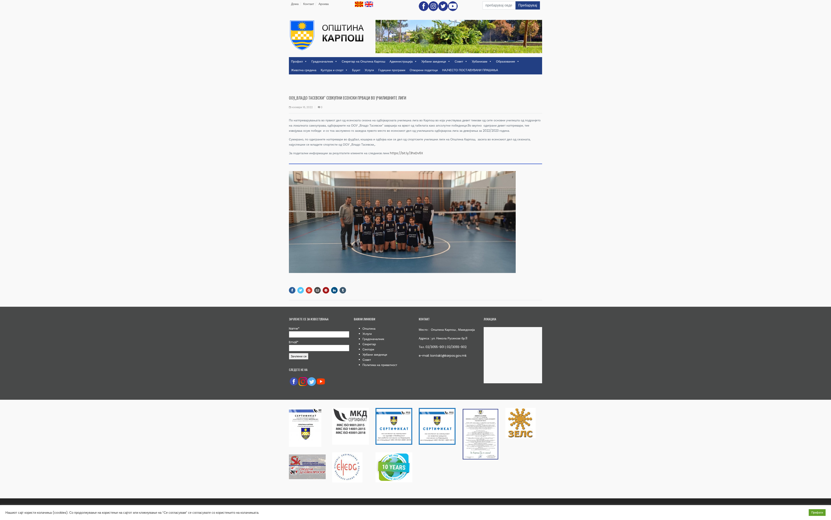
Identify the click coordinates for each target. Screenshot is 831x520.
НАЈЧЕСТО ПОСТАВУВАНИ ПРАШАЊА (470, 70)
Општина (368, 328)
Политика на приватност (379, 365)
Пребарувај (527, 5)
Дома (295, 4)
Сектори (368, 349)
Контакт (308, 4)
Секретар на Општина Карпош (363, 61)
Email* (293, 342)
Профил (297, 61)
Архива (324, 4)
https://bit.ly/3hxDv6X (406, 153)
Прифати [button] (817, 512)
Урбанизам (479, 61)
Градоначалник (322, 61)
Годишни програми (391, 70)
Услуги (369, 70)
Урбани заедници (433, 61)
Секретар (369, 344)
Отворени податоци (424, 70)
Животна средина (303, 70)
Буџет (356, 70)
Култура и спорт (332, 70)
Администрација (401, 61)
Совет (459, 61)
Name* (294, 328)
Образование (505, 61)
